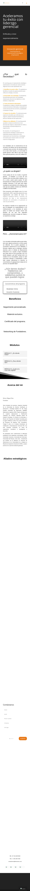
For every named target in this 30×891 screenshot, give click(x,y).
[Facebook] (17, 867)
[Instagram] (12, 867)
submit (22, 738)
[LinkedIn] (8, 867)
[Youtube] (22, 867)
